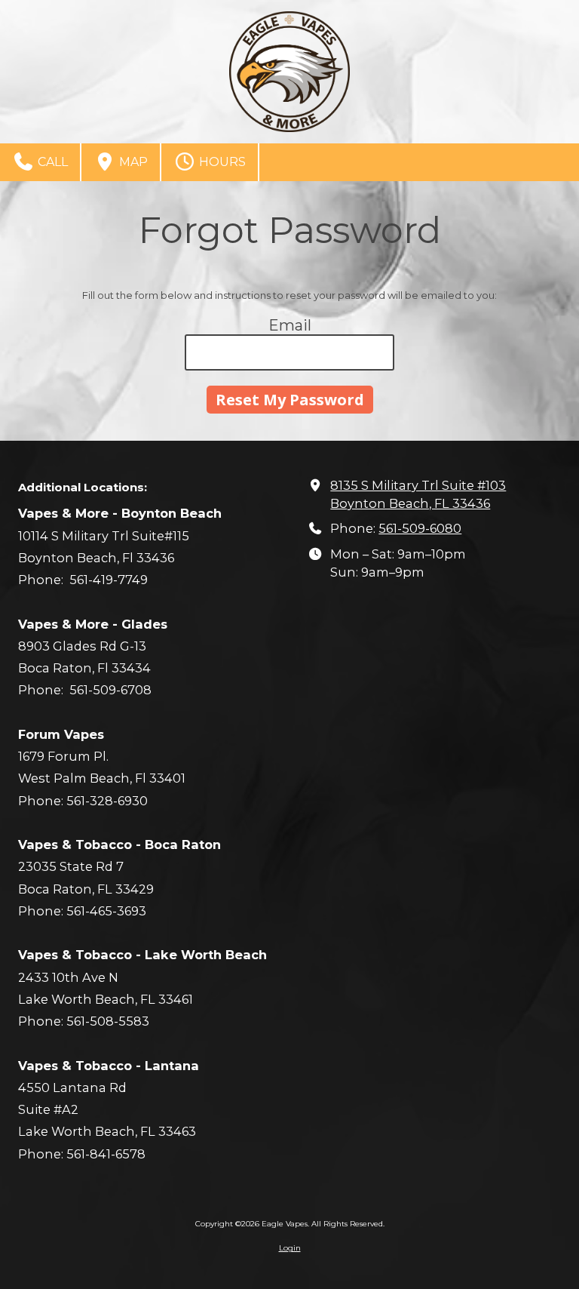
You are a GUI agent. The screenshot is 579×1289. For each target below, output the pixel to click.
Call (51, 162)
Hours (221, 162)
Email (289, 325)
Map (132, 162)
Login (290, 1248)
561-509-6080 (419, 528)
